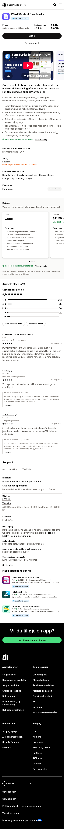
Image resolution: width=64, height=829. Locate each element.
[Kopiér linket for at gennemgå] (33, 334)
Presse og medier (42, 747)
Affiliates (37, 758)
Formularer (7, 189)
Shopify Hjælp (9, 731)
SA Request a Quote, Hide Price (25, 606)
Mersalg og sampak (43, 691)
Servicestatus (40, 769)
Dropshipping (40, 674)
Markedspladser (41, 680)
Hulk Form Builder (19, 592)
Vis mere (7, 405)
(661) (42, 28)
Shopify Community (12, 742)
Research (7, 747)
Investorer (38, 742)
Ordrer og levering (11, 691)
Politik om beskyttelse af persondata (21, 481)
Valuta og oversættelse (45, 712)
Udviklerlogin (9, 791)
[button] (32, 582)
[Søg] (54, 4)
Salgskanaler (8, 674)
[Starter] (31, 261)
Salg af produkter (11, 685)
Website (6, 503)
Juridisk (37, 763)
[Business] (34, 261)
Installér (32, 36)
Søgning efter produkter (14, 680)
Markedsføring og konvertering (11, 703)
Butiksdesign (9, 696)
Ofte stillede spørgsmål (14, 485)
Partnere (37, 753)
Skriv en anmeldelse (13, 324)
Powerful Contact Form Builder (25, 577)
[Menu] (60, 4)
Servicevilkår (9, 799)
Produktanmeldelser (43, 685)
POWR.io (55, 28)
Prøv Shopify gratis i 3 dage (32, 640)
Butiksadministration (13, 710)
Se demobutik (32, 43)
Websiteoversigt (11, 813)
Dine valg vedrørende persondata (19, 820)
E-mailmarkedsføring (43, 696)
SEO (35, 701)
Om (34, 731)
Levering (37, 707)
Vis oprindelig (41, 139)
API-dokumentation (12, 736)
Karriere (37, 736)
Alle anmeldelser (36, 324)
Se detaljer (8, 565)
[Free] (29, 261)
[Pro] (32, 261)
